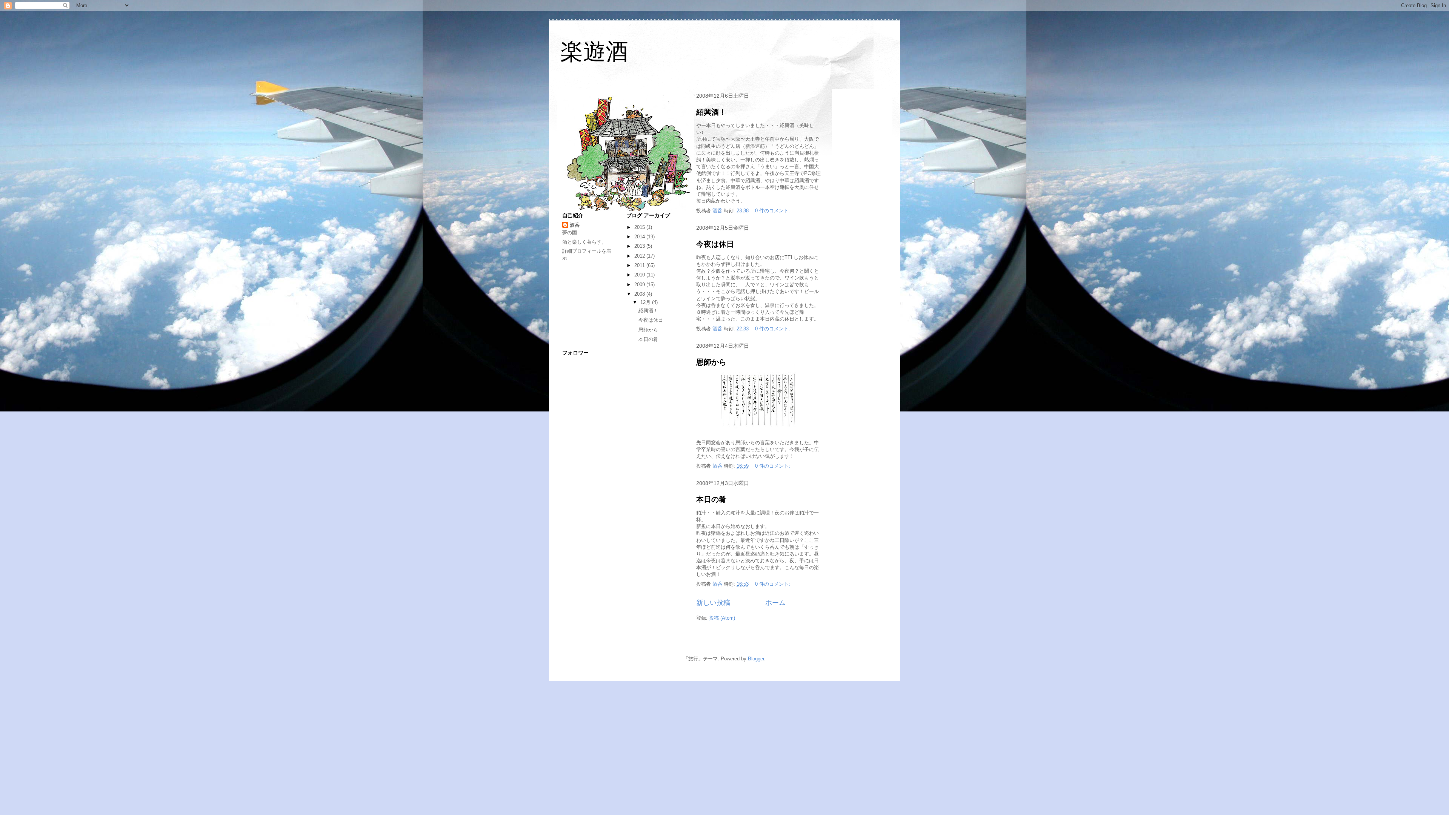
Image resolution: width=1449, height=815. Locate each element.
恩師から (711, 362)
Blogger (756, 659)
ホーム (775, 602)
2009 (640, 284)
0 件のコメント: (773, 210)
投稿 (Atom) (722, 618)
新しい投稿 (713, 602)
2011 (640, 265)
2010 (640, 275)
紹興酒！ (711, 112)
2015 (640, 227)
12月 (646, 302)
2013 (640, 246)
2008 (640, 294)
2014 (640, 236)
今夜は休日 (715, 244)
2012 (640, 256)
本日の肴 (711, 499)
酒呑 (575, 225)
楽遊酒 (594, 51)
